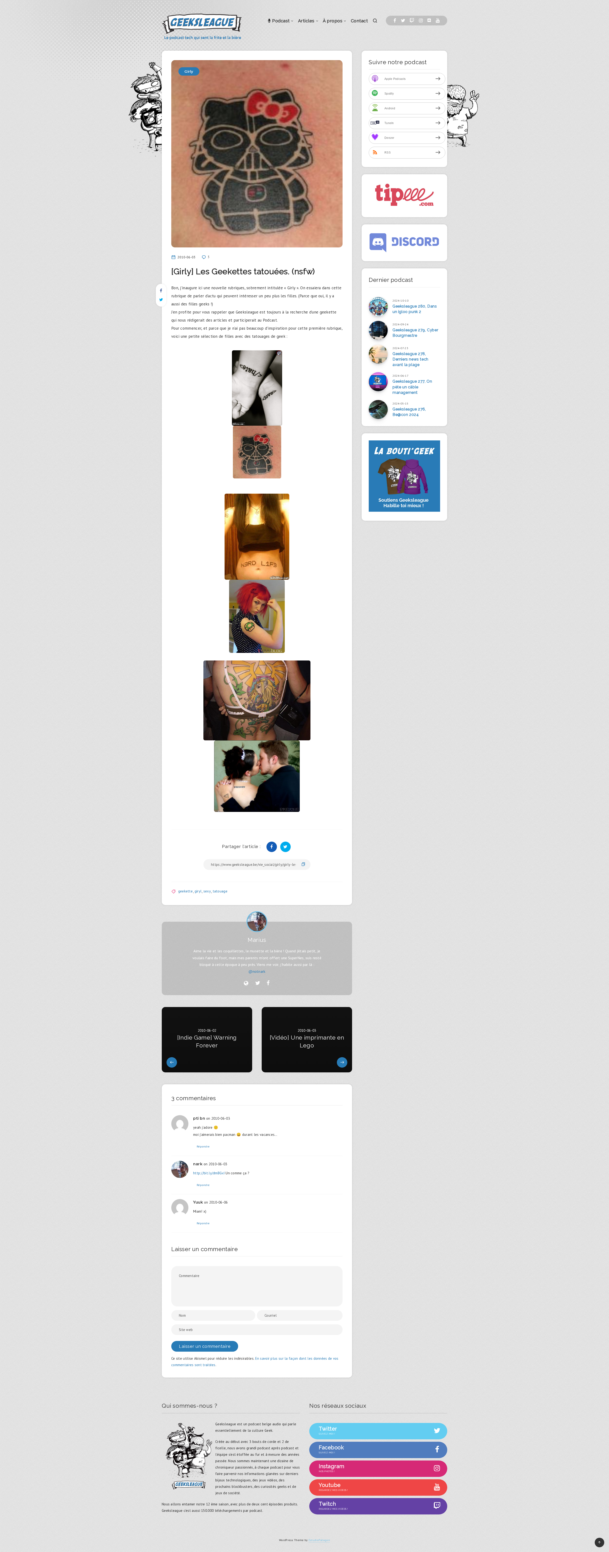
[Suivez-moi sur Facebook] (268, 983)
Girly (188, 71)
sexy (207, 891)
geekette (185, 891)
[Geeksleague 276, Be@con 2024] (378, 409)
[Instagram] (421, 20)
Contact (359, 20)
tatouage (220, 891)
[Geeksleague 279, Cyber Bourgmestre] (378, 330)
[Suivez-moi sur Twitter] (257, 983)
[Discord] (429, 20)
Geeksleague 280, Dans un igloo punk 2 (415, 309)
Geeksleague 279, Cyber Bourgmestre (415, 333)
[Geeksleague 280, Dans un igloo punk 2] (378, 306)
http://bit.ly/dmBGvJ (209, 1173)
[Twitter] (403, 20)
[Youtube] (438, 20)
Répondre (203, 1146)
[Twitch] (412, 20)
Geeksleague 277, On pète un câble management (412, 387)
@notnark (256, 971)
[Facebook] (394, 20)
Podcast (280, 20)
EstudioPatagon (319, 1540)
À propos (332, 20)
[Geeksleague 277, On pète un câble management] (378, 381)
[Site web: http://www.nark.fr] (246, 983)
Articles (306, 20)
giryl (198, 891)
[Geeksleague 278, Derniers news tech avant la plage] (378, 354)
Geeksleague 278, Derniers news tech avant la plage (410, 359)
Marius (257, 939)
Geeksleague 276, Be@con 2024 (409, 412)
